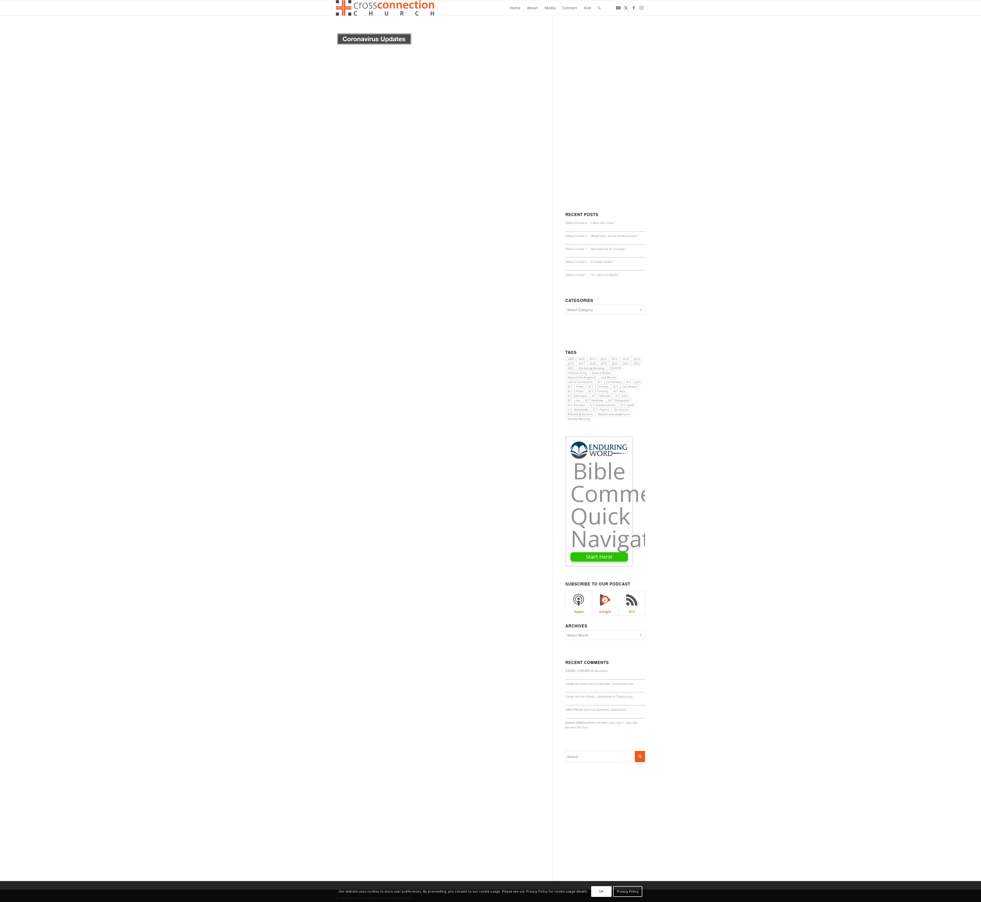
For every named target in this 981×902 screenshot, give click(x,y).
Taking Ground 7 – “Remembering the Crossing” (595, 249)
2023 (571, 368)
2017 (582, 363)
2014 (626, 359)
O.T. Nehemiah (578, 409)
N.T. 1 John (633, 382)
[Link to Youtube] (618, 8)
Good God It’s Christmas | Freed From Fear (606, 684)
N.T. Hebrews (601, 396)
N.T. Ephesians (577, 396)
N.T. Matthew (594, 400)
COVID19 (615, 368)
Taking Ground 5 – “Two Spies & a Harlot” (592, 275)
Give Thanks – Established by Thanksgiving (606, 696)
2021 (626, 363)
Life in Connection (580, 382)
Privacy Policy (627, 891)
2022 (637, 363)
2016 (571, 363)
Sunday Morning (579, 419)
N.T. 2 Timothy (599, 391)
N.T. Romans (576, 405)
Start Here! (599, 556)
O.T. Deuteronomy (602, 405)
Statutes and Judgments (614, 414)
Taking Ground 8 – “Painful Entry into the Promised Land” (601, 236)
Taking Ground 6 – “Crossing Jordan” (589, 262)
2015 (637, 359)
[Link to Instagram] (641, 8)
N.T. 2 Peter (576, 391)
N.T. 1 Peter (576, 386)
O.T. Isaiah (627, 405)
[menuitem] (515, 8)
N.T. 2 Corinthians (625, 386)
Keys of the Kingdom (582, 377)
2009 (571, 359)
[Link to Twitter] (626, 8)
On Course (621, 409)
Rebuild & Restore (580, 414)
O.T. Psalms (601, 409)
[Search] (599, 8)
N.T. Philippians (618, 400)
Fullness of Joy (577, 373)
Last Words (608, 377)
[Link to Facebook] (633, 8)
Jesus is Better (601, 373)
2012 (604, 359)
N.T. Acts (619, 391)
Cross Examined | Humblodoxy (608, 709)
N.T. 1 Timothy (599, 386)
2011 (593, 359)
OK (601, 891)
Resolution (601, 671)
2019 (604, 363)
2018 (593, 363)
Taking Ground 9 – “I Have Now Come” (590, 223)
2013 (615, 359)
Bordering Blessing (591, 368)
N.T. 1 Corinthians (610, 382)
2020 (615, 363)
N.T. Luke (574, 400)
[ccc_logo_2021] (386, 8)
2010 (582, 359)
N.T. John (621, 396)
